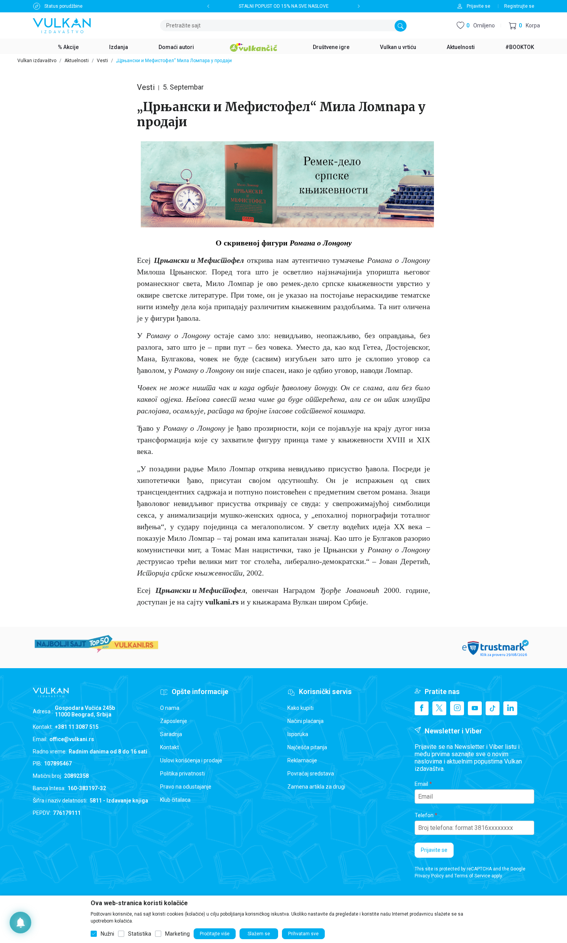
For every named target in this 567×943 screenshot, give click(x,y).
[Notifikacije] (20, 922)
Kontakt (169, 747)
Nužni (107, 933)
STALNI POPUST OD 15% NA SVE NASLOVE (284, 6)
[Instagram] (457, 708)
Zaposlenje (173, 721)
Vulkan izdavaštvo (36, 60)
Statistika (139, 933)
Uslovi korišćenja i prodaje (191, 760)
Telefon (424, 815)
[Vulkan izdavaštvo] (62, 25)
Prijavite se (434, 850)
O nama (169, 708)
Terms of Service (472, 876)
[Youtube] (475, 708)
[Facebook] (422, 708)
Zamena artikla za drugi (316, 787)
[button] (524, 26)
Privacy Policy (429, 876)
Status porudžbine (63, 6)
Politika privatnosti (182, 773)
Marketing (177, 933)
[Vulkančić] (253, 46)
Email (421, 784)
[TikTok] (493, 708)
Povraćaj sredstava (310, 773)
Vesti (102, 60)
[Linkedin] (510, 708)
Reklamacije (302, 760)
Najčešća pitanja (307, 747)
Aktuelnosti (76, 60)
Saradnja (171, 734)
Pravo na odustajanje (185, 787)
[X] (439, 708)
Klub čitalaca (175, 800)
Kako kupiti (300, 708)
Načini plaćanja (305, 721)
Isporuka (297, 734)
